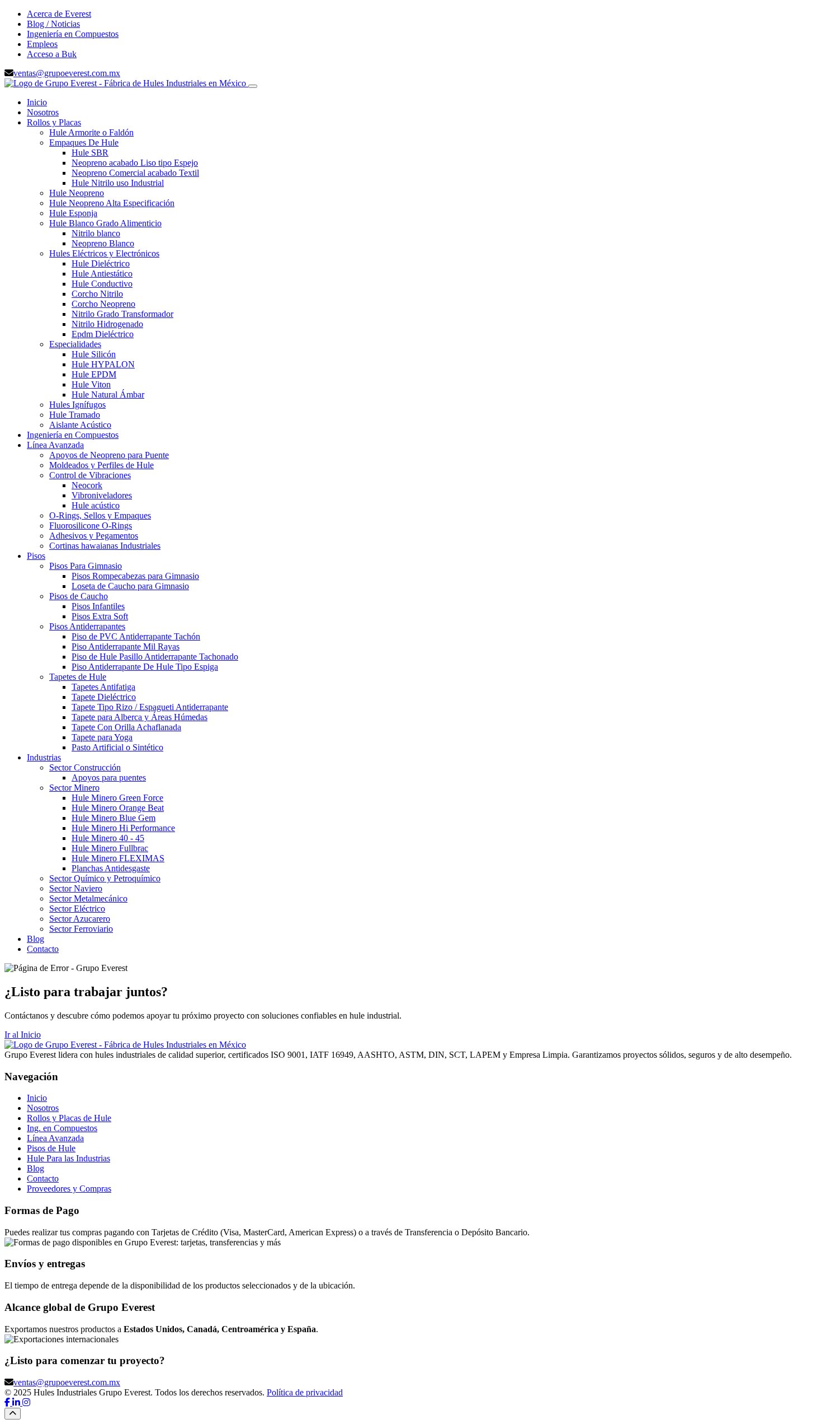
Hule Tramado (74, 414)
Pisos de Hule (51, 1148)
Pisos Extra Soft (100, 616)
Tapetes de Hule (77, 676)
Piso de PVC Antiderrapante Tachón (136, 636)
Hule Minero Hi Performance (123, 828)
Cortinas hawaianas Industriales (104, 545)
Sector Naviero (75, 888)
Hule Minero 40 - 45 (108, 838)
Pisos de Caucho (78, 596)
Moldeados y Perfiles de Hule (101, 465)
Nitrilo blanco (96, 233)
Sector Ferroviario (81, 928)
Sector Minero (74, 787)
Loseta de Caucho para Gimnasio (130, 586)
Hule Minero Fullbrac (110, 848)
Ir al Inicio (22, 1034)
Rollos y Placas (54, 122)
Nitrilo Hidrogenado (107, 324)
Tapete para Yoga (102, 737)
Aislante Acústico (80, 424)
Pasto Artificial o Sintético (117, 747)
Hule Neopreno (76, 193)
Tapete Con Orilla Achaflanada (126, 727)
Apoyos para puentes (109, 777)
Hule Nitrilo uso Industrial (118, 183)
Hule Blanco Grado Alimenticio (105, 223)
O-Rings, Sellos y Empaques (100, 515)
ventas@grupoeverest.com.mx (66, 73)
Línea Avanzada (55, 445)
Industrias (44, 757)
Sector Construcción (85, 767)
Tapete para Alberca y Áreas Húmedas (139, 717)
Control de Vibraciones (90, 475)
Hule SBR (90, 152)
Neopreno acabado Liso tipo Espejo (135, 162)
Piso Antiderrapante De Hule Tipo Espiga (145, 666)
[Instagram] (26, 1402)
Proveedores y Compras (69, 1188)
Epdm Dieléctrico (103, 334)
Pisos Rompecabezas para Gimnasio (135, 576)
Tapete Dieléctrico (104, 697)
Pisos (36, 556)
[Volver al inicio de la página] (12, 1414)
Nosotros (43, 112)
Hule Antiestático (102, 273)
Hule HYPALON (103, 364)
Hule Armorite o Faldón (91, 132)
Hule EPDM (94, 374)
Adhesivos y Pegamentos (93, 535)
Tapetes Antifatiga (103, 687)
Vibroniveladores (102, 495)
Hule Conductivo (102, 283)
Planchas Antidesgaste (111, 868)
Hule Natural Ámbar (108, 394)
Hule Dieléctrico (101, 263)
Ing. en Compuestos (62, 1128)
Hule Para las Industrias (68, 1158)
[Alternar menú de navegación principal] (252, 86)
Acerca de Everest (59, 13)
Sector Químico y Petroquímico (104, 878)
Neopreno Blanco (103, 243)
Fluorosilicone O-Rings (90, 525)
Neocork (87, 485)
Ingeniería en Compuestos (73, 34)
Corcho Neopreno (103, 304)
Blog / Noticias (53, 24)
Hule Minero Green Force (117, 797)
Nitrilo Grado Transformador (122, 314)
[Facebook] (8, 1402)
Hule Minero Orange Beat (118, 808)
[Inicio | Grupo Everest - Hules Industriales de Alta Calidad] (126, 83)
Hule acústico (96, 505)
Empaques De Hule (84, 142)
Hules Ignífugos (77, 404)
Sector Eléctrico (77, 908)
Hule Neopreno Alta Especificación (111, 203)
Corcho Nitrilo (97, 293)
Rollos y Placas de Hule (69, 1118)
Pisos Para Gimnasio (85, 566)
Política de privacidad (305, 1392)
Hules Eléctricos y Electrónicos (104, 253)
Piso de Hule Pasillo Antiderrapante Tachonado (155, 656)
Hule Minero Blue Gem (113, 818)
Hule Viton (91, 384)
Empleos (42, 44)
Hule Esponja (73, 213)
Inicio (37, 102)
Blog (35, 939)
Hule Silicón (94, 354)
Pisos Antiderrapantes (87, 626)
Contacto (43, 949)
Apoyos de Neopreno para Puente (109, 455)
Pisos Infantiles (98, 606)
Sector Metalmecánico (88, 898)
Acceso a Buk (52, 54)
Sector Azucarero (79, 918)
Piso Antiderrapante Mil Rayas (125, 646)
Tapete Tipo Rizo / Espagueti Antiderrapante (150, 707)
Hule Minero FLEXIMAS (118, 858)
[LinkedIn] (17, 1402)
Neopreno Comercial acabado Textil (135, 173)
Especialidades (75, 344)
